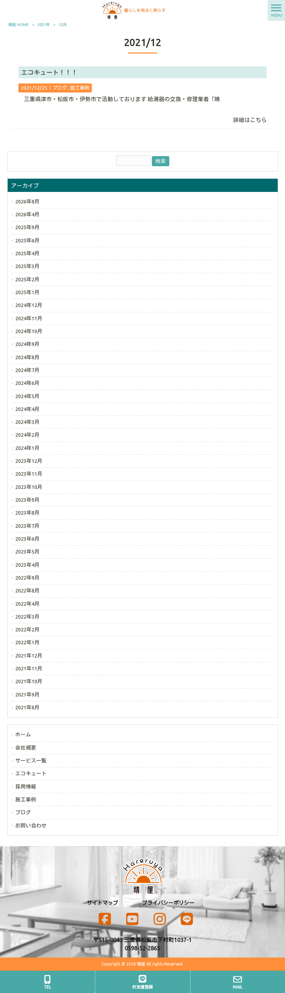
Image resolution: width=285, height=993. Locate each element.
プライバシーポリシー (168, 903)
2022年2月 (27, 629)
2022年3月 (27, 617)
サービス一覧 (31, 761)
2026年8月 (27, 201)
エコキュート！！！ (49, 72)
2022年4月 (27, 604)
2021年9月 (27, 694)
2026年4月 (27, 214)
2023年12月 (28, 461)
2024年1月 (27, 448)
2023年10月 (28, 487)
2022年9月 (27, 578)
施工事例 (79, 88)
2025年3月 (27, 266)
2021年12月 (28, 656)
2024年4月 (27, 409)
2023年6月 (27, 539)
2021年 (44, 25)
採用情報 (25, 787)
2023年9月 (27, 500)
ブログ (59, 88)
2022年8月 (27, 591)
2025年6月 (27, 240)
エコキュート (31, 773)
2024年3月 (27, 422)
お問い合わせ (31, 826)
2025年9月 (27, 227)
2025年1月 (27, 292)
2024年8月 (27, 357)
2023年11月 (28, 474)
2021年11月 (28, 668)
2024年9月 (27, 344)
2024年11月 (28, 318)
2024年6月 (27, 383)
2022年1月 (27, 642)
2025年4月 (27, 253)
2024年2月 (27, 435)
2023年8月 (27, 513)
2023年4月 (27, 565)
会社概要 (25, 748)
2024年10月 (28, 331)
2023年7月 (27, 526)
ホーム (23, 734)
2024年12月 (28, 305)
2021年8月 (27, 707)
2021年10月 (28, 681)
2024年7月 (27, 370)
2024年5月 (27, 396)
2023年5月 (27, 552)
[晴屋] (134, 10)
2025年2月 (27, 279)
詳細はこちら (250, 120)
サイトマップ (102, 903)
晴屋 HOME (18, 25)
